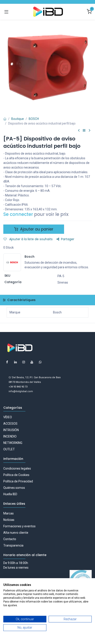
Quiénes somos (14, 487)
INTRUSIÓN (11, 430)
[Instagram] (24, 362)
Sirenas (62, 282)
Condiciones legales (17, 468)
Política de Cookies (16, 475)
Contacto (9, 539)
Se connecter (18, 214)
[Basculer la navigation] (6, 12)
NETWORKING (12, 443)
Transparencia (13, 545)
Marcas (8, 513)
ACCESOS (10, 423)
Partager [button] (67, 239)
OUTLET (9, 449)
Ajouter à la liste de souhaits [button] (30, 239)
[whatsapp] (40, 362)
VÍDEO (7, 417)
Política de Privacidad (18, 481)
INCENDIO (10, 436)
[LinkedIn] (15, 362)
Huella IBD (10, 494)
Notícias (8, 520)
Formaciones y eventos (19, 526)
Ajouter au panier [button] (36, 229)
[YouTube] (32, 362)
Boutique (17, 119)
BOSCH (34, 119)
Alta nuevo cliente (15, 532)
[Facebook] (7, 362)
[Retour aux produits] (84, 130)
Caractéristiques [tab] (21, 300)
